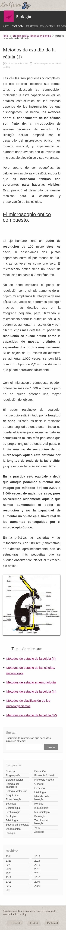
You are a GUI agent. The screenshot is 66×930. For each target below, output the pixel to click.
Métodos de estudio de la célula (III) (31, 691)
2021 (8, 869)
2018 (8, 881)
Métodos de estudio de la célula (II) (31, 658)
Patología (39, 816)
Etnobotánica (13, 828)
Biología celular (20, 35)
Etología (10, 832)
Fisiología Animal (44, 775)
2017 (8, 885)
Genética (39, 788)
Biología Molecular (16, 790)
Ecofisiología (13, 811)
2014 (37, 860)
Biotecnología (13, 799)
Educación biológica (17, 824)
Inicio (5, 35)
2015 (37, 856)
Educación (47, 26)
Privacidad (17, 923)
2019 (8, 877)
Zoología (39, 831)
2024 (8, 856)
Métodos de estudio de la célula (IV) (31, 715)
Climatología (13, 807)
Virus (37, 827)
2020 (8, 873)
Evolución (40, 771)
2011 (37, 873)
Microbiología (42, 811)
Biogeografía (13, 775)
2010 (37, 877)
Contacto (34, 923)
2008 (37, 885)
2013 (37, 864)
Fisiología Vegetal (44, 779)
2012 (37, 869)
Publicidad (52, 923)
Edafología (12, 820)
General (38, 783)
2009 (37, 881)
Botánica (11, 803)
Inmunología (41, 807)
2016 (8, 890)
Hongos (38, 803)
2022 (8, 864)
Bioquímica (12, 795)
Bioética (10, 771)
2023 (8, 860)
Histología (40, 792)
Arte (6, 26)
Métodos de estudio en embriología (31, 682)
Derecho (32, 26)
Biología (18, 26)
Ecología (11, 816)
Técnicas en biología (40, 35)
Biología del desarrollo (12, 785)
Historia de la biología (41, 798)
